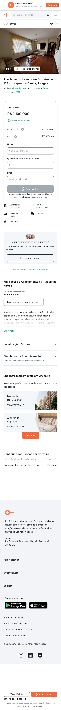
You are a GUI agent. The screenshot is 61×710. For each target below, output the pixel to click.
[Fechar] (4, 5)
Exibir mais (9, 331)
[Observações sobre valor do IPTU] (15, 136)
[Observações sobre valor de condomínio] (22, 129)
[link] (24, 302)
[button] (30, 51)
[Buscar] (48, 15)
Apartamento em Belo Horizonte (26, 459)
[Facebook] (40, 655)
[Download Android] (16, 605)
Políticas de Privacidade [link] (15, 623)
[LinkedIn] (30, 655)
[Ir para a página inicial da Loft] (7, 15)
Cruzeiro (35, 88)
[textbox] (31, 15)
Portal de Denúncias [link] (13, 617)
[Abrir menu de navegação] (56, 15)
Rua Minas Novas (16, 88)
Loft (5, 459)
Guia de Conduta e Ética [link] (15, 635)
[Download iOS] (38, 605)
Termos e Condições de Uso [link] (18, 629)
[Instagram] (21, 655)
